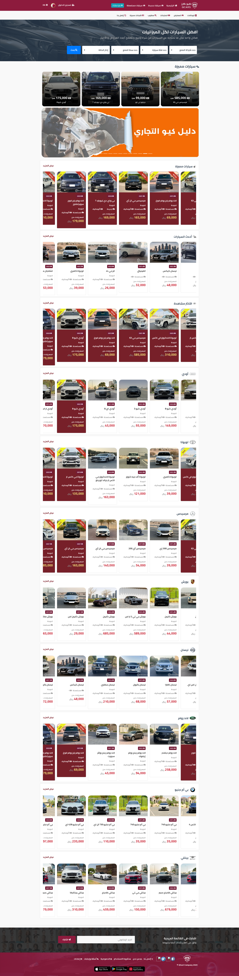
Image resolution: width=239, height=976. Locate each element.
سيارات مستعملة (135, 5)
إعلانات (77, 959)
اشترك (65, 940)
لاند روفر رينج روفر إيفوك (61, 754)
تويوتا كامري (156, 271)
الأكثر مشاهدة (183, 303)
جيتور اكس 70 (94, 271)
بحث (73, 50)
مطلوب (151, 15)
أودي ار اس (126, 409)
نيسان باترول (63, 685)
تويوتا (184, 442)
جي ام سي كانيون (61, 271)
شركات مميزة (136, 15)
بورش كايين (188, 616)
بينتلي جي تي (63, 892)
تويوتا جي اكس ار (154, 477)
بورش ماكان (125, 616)
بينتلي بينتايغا (156, 892)
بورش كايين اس (155, 616)
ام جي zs (189, 271)
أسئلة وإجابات (90, 959)
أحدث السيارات (183, 236)
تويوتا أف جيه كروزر (60, 477)
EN (44, 5)
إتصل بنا (120, 15)
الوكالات (191, 15)
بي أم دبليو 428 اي (153, 824)
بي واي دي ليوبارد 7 (184, 200)
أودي (185, 373)
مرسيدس (182, 513)
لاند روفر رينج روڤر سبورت (185, 754)
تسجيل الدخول (65, 5)
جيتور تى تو (95, 200)
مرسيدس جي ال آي (184, 548)
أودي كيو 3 (64, 409)
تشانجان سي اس (123, 271)
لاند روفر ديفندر (93, 753)
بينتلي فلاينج (187, 892)
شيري (98, 338)
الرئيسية (170, 5)
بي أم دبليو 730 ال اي (183, 824)
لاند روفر (183, 718)
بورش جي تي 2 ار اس (59, 616)
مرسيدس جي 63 (123, 548)
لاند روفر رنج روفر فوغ (183, 338)
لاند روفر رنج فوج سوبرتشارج (155, 202)
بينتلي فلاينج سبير (92, 892)
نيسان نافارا (95, 685)
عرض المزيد (48, 166)
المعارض (178, 15)
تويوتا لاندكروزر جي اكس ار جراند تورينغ (184, 478)
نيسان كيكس (156, 685)
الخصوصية (106, 959)
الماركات (164, 15)
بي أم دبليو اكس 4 (122, 824)
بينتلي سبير (126, 892)
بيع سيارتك (116, 5)
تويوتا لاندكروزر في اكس (119, 200)
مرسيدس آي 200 (61, 548)
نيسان (184, 649)
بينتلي (184, 857)
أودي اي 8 (188, 409)
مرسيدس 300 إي (92, 548)
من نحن (136, 959)
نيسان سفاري (187, 685)
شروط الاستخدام (121, 959)
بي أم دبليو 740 (93, 824)
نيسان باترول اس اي (122, 685)
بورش (184, 581)
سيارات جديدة (154, 5)
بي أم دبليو (181, 789)
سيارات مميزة (184, 166)
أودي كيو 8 (64, 200)
